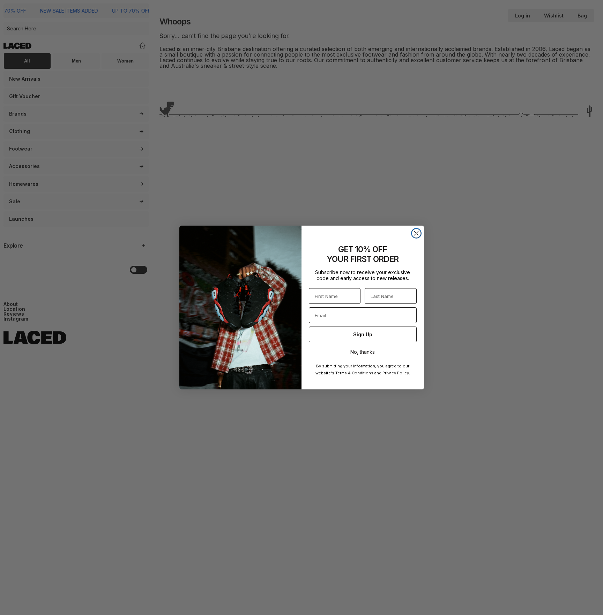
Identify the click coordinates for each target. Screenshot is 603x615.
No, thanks (362, 352)
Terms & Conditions (354, 373)
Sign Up (362, 334)
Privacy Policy (395, 373)
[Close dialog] (416, 233)
